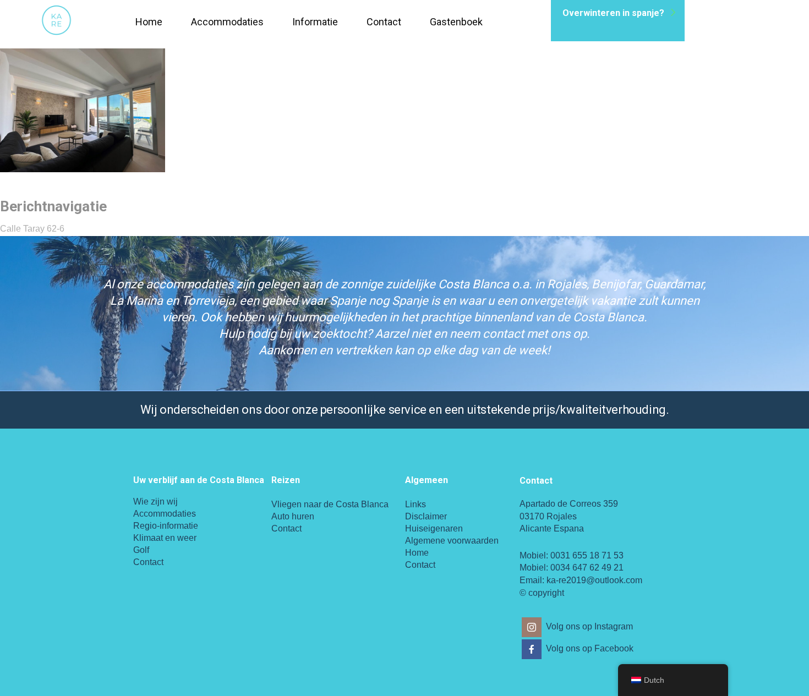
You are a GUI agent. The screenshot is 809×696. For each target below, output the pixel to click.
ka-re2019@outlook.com (594, 580)
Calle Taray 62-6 (32, 228)
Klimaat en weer (164, 537)
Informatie (315, 22)
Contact (384, 22)
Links (415, 504)
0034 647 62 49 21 (587, 567)
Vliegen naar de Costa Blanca (330, 504)
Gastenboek (456, 22)
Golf (141, 550)
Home (148, 22)
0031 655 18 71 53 (587, 555)
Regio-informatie (165, 525)
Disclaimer (426, 516)
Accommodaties (227, 22)
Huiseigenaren (434, 528)
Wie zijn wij (155, 501)
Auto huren (292, 516)
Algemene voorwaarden (452, 540)
